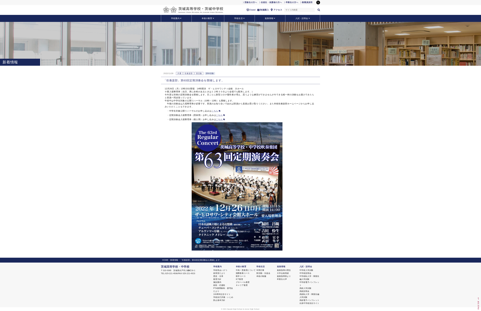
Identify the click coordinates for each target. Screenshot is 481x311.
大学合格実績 (283, 273)
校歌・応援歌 (219, 285)
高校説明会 (304, 291)
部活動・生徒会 (263, 273)
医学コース (241, 276)
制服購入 (264, 10)
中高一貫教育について (246, 270)
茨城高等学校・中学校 (175, 266)
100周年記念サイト (221, 294)
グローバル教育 (243, 282)
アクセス (277, 10)
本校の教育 (241, 266)
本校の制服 (261, 276)
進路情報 (281, 266)
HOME (165, 260)
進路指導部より (284, 276)
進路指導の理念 (284, 270)
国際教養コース (243, 273)
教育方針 (217, 279)
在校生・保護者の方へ (271, 2)
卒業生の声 (282, 279)
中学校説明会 (305, 273)
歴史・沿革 (218, 276)
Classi (252, 10)
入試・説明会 (305, 266)
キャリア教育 (242, 285)
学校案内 (217, 266)
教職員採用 (307, 2)
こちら (215, 111)
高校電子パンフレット (309, 300)
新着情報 (174, 260)
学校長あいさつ (220, 270)
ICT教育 (239, 279)
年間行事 (260, 270)
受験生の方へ (251, 2)
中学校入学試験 (306, 270)
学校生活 (260, 266)
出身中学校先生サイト (309, 303)
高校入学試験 (305, 288)
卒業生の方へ (292, 2)
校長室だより (219, 273)
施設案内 (217, 282)
